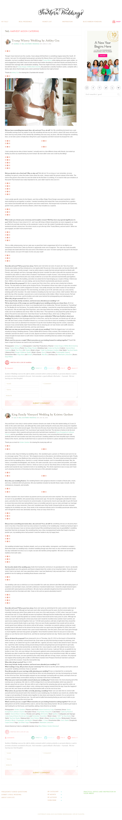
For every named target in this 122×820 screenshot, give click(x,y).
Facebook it (10, 119)
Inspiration (67, 22)
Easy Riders (9, 357)
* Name (8, 383)
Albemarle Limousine (65, 354)
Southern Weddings (61, 13)
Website (9, 395)
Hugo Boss (20, 354)
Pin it (8, 123)
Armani (30, 354)
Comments (9, 737)
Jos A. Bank (65, 720)
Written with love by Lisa (19, 732)
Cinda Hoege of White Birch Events (29, 67)
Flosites (81, 814)
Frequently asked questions (14, 792)
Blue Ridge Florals (31, 348)
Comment (9, 368)
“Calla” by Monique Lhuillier (49, 350)
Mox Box (45, 354)
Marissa (16, 44)
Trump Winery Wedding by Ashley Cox (35, 40)
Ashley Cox (15, 72)
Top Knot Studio (72, 350)
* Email (8, 389)
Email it (75, 368)
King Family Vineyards (44, 712)
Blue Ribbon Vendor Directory (48, 726)
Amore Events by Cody (46, 709)
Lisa (15, 418)
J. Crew (45, 720)
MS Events (44, 714)
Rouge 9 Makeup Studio (23, 352)
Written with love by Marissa (20, 362)
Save (8, 117)
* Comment (47, 383)
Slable (28, 350)
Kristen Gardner (25, 442)
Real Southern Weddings (30, 44)
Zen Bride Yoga (23, 722)
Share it (51, 368)
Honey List (47, 22)
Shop (118, 22)
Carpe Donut (9, 722)
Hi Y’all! (4, 22)
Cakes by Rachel (53, 348)
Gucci (43, 352)
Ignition (55, 714)
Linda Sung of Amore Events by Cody (17, 716)
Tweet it (9, 121)
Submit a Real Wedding (11, 795)
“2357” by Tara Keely (64, 716)
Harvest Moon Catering (18, 714)
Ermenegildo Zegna (62, 352)
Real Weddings (25, 22)
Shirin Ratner (34, 718)
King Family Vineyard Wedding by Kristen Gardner (42, 414)
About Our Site (8, 797)
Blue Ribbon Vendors (92, 22)
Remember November (39, 716)
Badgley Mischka (55, 718)
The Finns (19, 350)
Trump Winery (47, 60)
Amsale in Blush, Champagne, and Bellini (18, 720)
